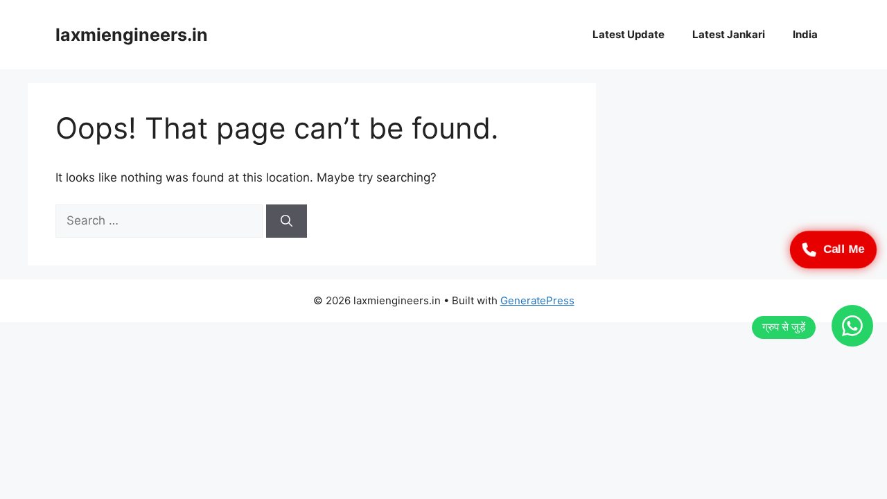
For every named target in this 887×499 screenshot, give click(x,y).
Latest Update (628, 34)
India (805, 34)
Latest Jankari (728, 34)
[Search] (286, 221)
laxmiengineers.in (131, 34)
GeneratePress (537, 300)
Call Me (843, 249)
